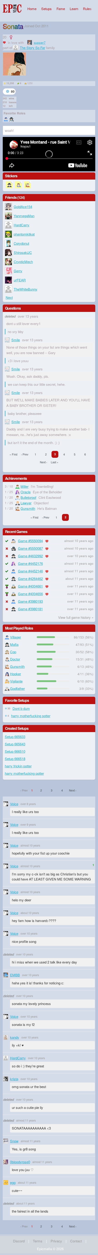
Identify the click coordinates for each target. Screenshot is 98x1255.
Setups (46, 8)
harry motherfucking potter (30, 715)
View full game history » (75, 617)
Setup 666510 (15, 751)
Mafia (14, 644)
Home (31, 8)
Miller (24, 486)
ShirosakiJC (23, 252)
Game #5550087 (30, 548)
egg (12, 1182)
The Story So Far (32, 47)
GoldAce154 (23, 206)
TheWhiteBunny (25, 289)
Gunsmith (28, 508)
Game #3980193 (30, 601)
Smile (15, 339)
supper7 (40, 42)
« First (13, 454)
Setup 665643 (15, 743)
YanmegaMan (24, 215)
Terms (37, 1240)
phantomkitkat (24, 234)
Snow (14, 1140)
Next (9, 297)
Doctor (15, 659)
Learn (74, 8)
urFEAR (20, 280)
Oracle (26, 491)
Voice (14, 803)
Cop (13, 651)
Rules (87, 8)
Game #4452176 (30, 563)
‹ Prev (24, 454)
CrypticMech (23, 261)
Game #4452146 (30, 571)
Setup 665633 (15, 736)
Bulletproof (28, 497)
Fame (61, 8)
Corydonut (21, 243)
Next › (43, 462)
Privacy (56, 1240)
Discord (19, 1240)
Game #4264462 (30, 578)
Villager (15, 637)
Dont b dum (21, 708)
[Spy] (11, 119)
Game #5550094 (30, 540)
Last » (54, 462)
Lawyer (26, 502)
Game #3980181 (30, 608)
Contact (76, 1240)
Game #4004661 (30, 586)
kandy (14, 1037)
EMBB (15, 974)
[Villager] (6, 119)
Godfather (17, 688)
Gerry (18, 270)
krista (14, 1078)
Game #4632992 (30, 555)
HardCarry (21, 224)
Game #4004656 (30, 593)
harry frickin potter (18, 766)
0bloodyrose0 (20, 1161)
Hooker (15, 673)
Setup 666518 (15, 758)
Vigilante (16, 681)
